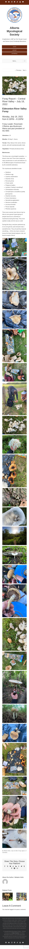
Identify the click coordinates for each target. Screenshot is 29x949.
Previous (18, 70)
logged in (12, 909)
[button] (3, 896)
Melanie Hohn (7, 850)
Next (24, 70)
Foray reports (22, 850)
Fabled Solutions (15, 933)
